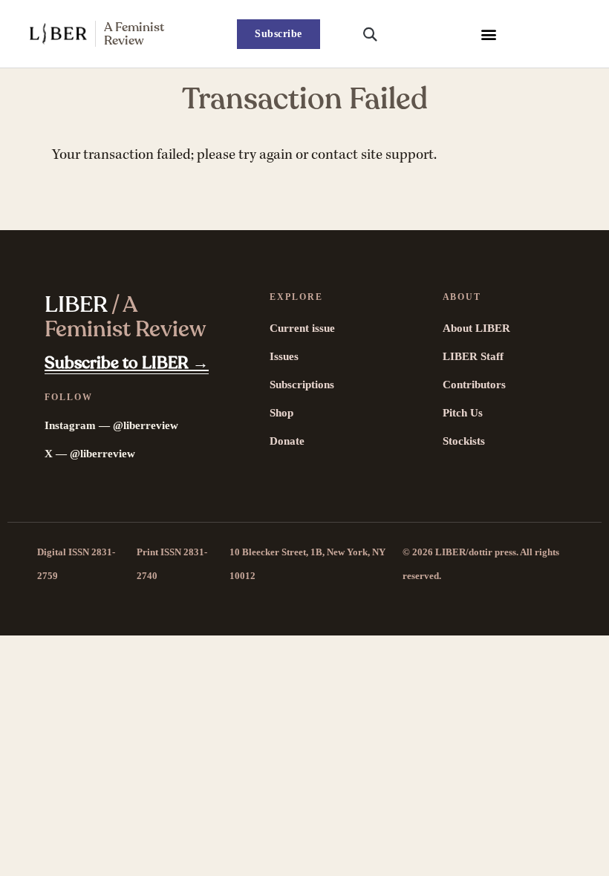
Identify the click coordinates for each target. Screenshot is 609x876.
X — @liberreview (90, 454)
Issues (284, 356)
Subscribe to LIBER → (127, 363)
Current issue (302, 328)
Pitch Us (463, 413)
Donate (287, 441)
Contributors (474, 384)
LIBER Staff (473, 356)
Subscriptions (302, 384)
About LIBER (476, 328)
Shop (281, 413)
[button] (488, 34)
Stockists (464, 441)
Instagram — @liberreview (111, 425)
